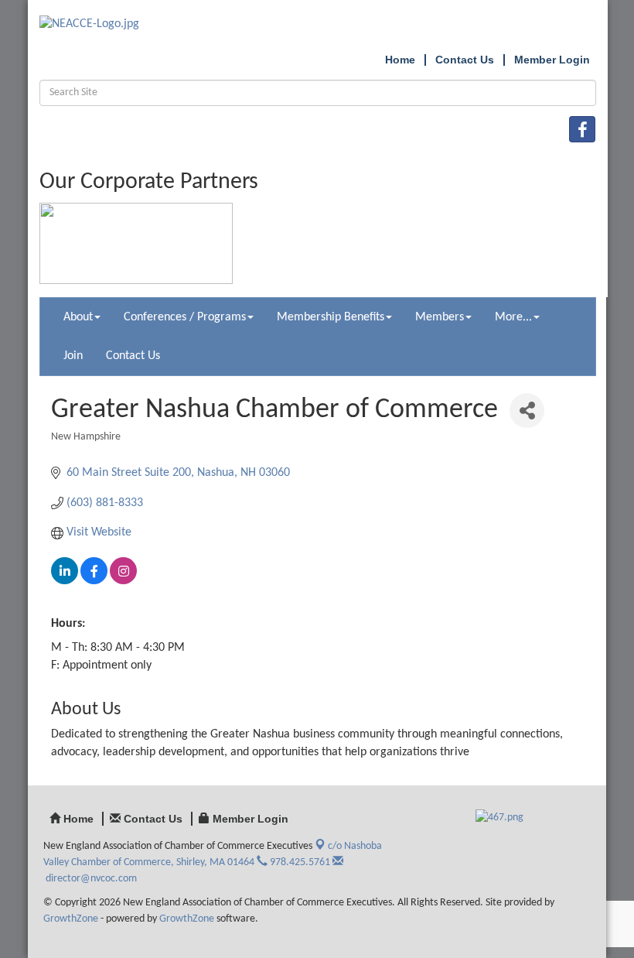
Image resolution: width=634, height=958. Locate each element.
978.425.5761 (299, 862)
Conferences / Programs (185, 317)
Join (73, 356)
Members (439, 317)
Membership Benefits (330, 317)
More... (513, 317)
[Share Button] (527, 410)
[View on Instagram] (123, 581)
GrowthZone (70, 919)
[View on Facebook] (93, 581)
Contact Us (133, 356)
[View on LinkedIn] (64, 581)
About (78, 317)
